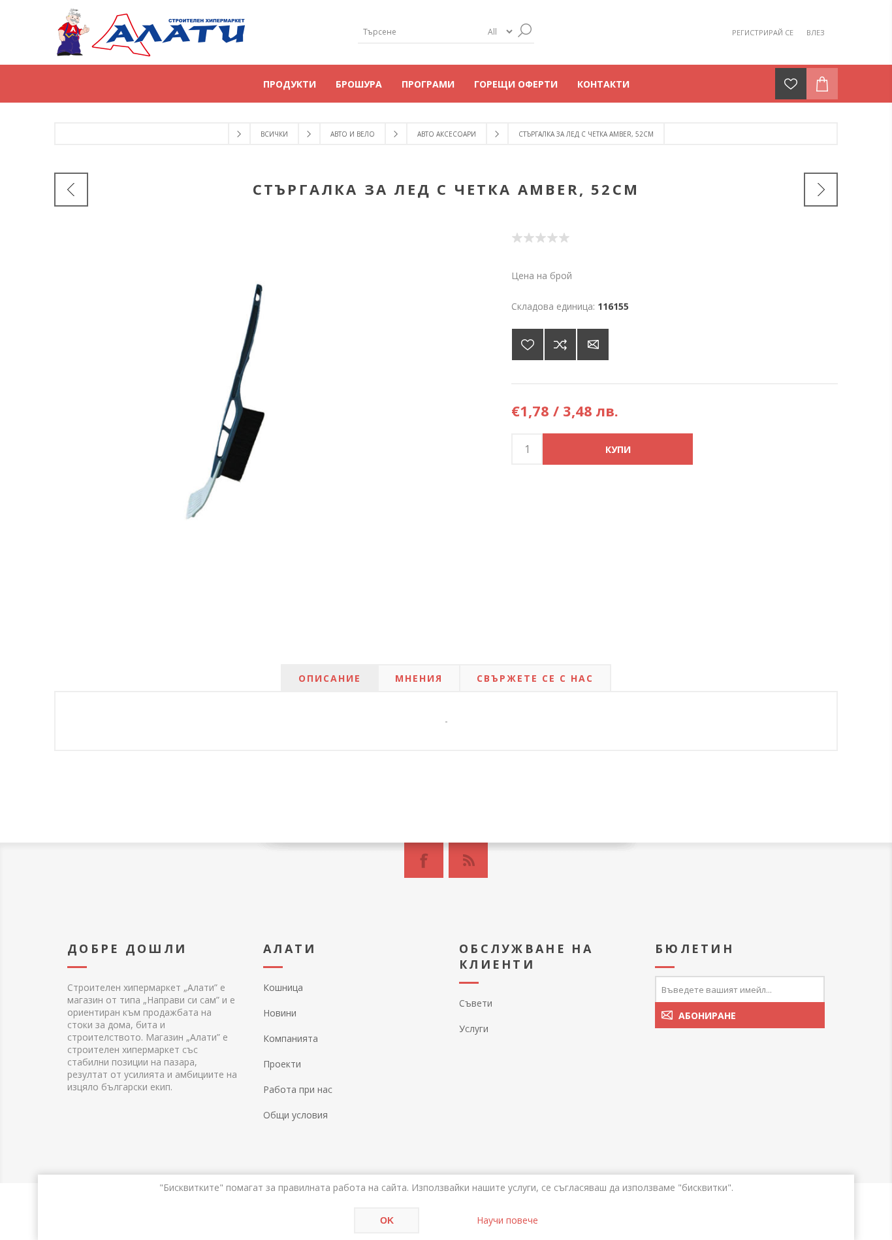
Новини (279, 1013)
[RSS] (468, 860)
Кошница (283, 987)
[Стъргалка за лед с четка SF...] (821, 190)
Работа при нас (297, 1089)
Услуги (473, 1028)
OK (387, 1220)
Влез (815, 32)
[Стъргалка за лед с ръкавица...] (71, 190)
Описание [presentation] (329, 678)
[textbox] (420, 31)
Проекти (282, 1064)
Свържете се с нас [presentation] (535, 678)
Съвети (475, 1003)
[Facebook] (423, 860)
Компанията (290, 1038)
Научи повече (507, 1220)
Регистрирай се (762, 32)
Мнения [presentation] (419, 678)
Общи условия (295, 1115)
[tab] (330, 678)
